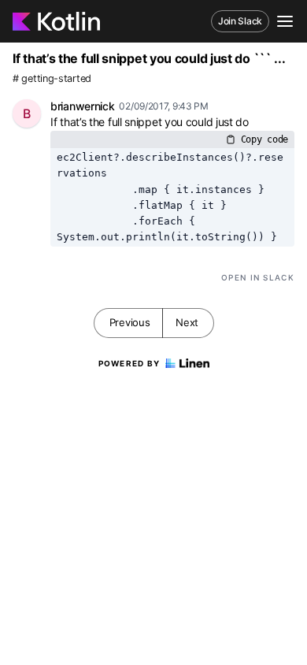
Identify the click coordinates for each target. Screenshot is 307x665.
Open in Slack (257, 277)
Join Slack (240, 21)
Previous (129, 322)
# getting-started (52, 78)
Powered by (129, 363)
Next (187, 322)
